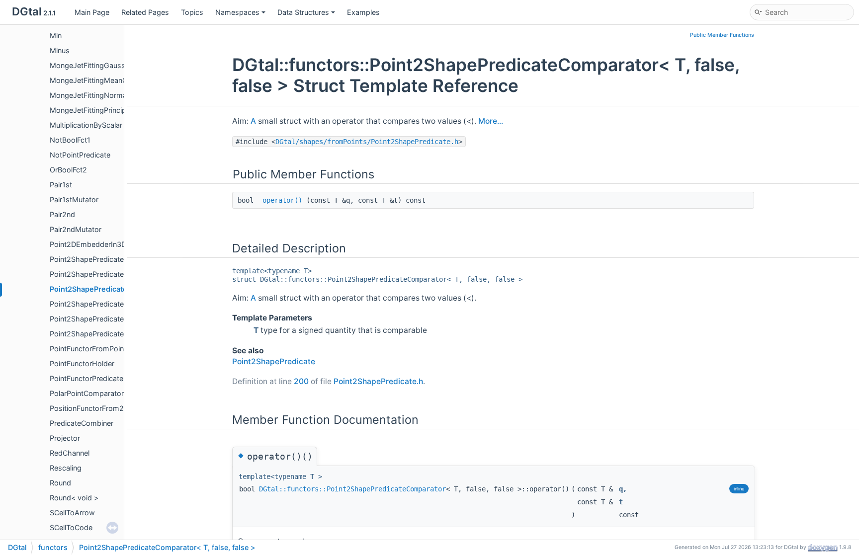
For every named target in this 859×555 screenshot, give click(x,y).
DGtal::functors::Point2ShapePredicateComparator (352, 489)
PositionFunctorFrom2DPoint (98, 408)
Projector (65, 438)
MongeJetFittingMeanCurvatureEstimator (118, 80)
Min (56, 35)
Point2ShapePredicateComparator (107, 274)
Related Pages (145, 12)
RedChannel (69, 453)
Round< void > (74, 497)
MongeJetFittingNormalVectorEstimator (116, 95)
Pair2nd (62, 214)
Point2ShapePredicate (87, 259)
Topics (192, 12)
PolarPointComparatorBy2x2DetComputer (120, 393)
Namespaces (237, 12)
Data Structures (303, 12)
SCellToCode (71, 527)
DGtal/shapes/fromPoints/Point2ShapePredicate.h (366, 142)
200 (301, 381)
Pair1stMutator (74, 199)
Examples (363, 12)
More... (490, 121)
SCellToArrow (72, 512)
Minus (60, 50)
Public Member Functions (722, 35)
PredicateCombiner (81, 423)
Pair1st (61, 184)
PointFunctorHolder (82, 363)
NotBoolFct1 (70, 140)
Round (60, 482)
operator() (282, 200)
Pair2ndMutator (75, 229)
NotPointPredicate (80, 155)
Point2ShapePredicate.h (378, 381)
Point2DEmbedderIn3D (88, 244)
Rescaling (66, 468)
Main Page (92, 12)
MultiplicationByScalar (86, 125)
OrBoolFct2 (68, 169)
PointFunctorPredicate (86, 378)
